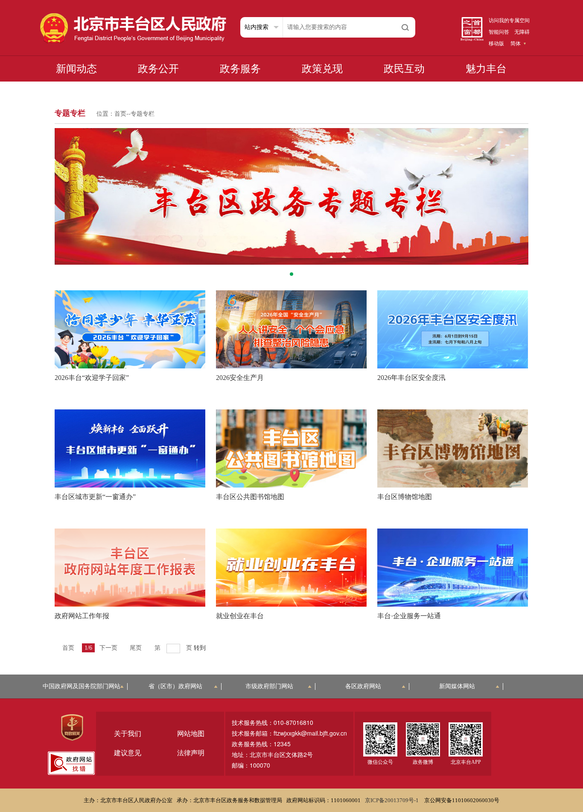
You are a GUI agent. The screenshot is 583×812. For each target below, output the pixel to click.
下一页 (108, 648)
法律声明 (190, 753)
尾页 (136, 648)
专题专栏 (142, 114)
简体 (515, 44)
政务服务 (240, 68)
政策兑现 (322, 68)
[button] (291, 274)
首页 (120, 114)
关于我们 (127, 733)
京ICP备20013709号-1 (392, 800)
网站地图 (190, 733)
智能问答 (499, 32)
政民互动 (404, 68)
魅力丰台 (486, 68)
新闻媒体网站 (457, 686)
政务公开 (158, 68)
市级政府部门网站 (269, 686)
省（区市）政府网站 (175, 686)
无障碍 (522, 32)
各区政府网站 (363, 686)
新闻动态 (76, 68)
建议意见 (127, 753)
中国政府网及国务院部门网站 (81, 686)
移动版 (496, 44)
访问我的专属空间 (509, 20)
